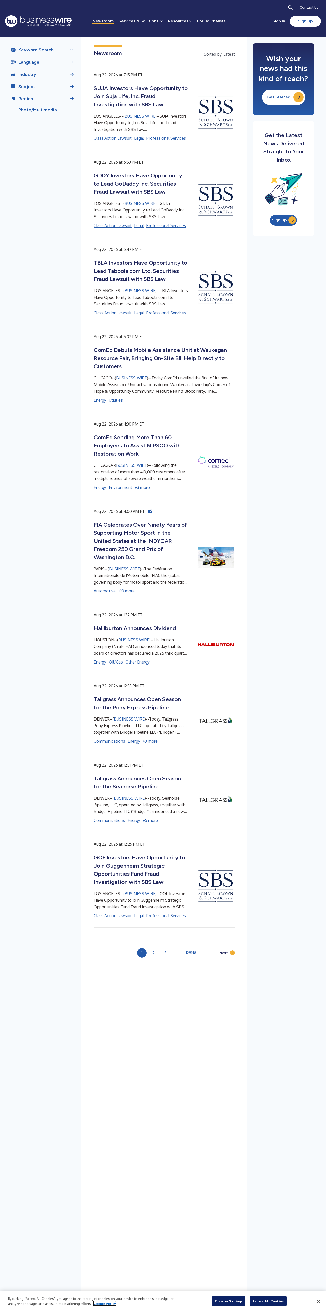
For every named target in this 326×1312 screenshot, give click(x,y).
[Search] (290, 7)
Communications (109, 741)
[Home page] (38, 21)
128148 (191, 953)
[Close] (318, 1301)
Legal (139, 138)
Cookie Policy (105, 1303)
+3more (142, 487)
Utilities (116, 400)
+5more (150, 820)
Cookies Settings (228, 1301)
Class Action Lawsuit (113, 138)
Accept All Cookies (267, 1301)
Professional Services (166, 138)
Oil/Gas (116, 662)
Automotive (105, 591)
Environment (120, 487)
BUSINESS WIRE (140, 116)
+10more (126, 591)
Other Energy (137, 662)
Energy (100, 400)
